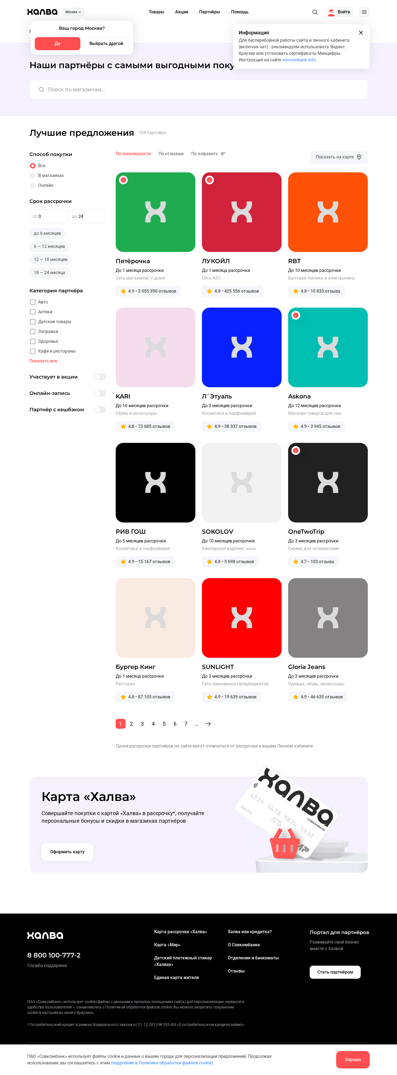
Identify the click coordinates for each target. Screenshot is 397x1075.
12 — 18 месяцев (50, 259)
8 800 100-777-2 (53, 955)
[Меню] (364, 12)
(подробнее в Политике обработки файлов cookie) (162, 1062)
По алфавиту (204, 153)
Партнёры (209, 11)
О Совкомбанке (244, 944)
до (74, 216)
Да (57, 43)
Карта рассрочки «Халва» (180, 931)
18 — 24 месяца (49, 272)
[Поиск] (314, 12)
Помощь (240, 11)
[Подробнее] (123, 180)
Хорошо (353, 1059)
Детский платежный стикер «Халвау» (183, 961)
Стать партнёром (335, 972)
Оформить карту (67, 851)
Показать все (43, 361)
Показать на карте (335, 157)
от (35, 216)
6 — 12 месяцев (49, 246)
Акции (181, 11)
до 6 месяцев (47, 233)
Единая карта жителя (176, 977)
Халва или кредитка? (250, 931)
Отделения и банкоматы (253, 957)
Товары (156, 11)
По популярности (133, 153)
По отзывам (171, 153)
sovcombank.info (299, 59)
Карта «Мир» (167, 944)
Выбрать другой (106, 43)
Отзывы (236, 971)
